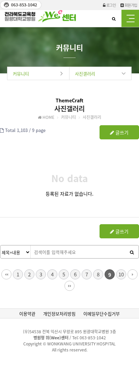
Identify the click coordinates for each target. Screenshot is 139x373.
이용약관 (27, 313)
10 (121, 274)
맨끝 (69, 286)
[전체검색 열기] (113, 18)
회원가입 (130, 5)
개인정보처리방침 (59, 313)
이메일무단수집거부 (101, 313)
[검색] (132, 252)
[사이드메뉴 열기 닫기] (130, 18)
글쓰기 (121, 132)
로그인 (110, 5)
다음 (133, 274)
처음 (6, 274)
